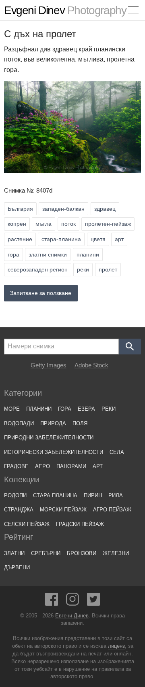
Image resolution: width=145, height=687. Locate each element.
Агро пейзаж (112, 510)
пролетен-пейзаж (108, 224)
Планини (39, 409)
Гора (64, 409)
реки (83, 269)
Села (117, 452)
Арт (98, 466)
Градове (16, 466)
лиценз (116, 646)
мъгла (43, 224)
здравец (105, 209)
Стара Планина (55, 495)
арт (119, 239)
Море (12, 409)
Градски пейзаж (80, 524)
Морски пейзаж (63, 510)
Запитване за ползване (40, 293)
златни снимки (48, 254)
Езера (86, 409)
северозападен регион (38, 269)
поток (68, 224)
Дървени (17, 567)
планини (88, 254)
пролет (108, 269)
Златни (14, 553)
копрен (17, 224)
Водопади (19, 423)
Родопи (15, 495)
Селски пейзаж (27, 524)
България (20, 209)
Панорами (71, 466)
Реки (109, 409)
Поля (79, 423)
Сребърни (45, 553)
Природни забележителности (48, 438)
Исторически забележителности (53, 452)
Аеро (42, 466)
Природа (53, 423)
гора (13, 254)
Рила (115, 495)
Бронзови (81, 553)
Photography (65, 10)
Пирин (93, 495)
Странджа (18, 510)
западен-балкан (63, 209)
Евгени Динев (72, 616)
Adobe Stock (91, 365)
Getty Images (48, 365)
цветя (98, 239)
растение (20, 239)
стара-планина (61, 239)
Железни (116, 553)
